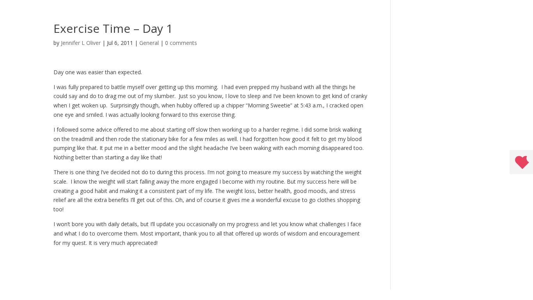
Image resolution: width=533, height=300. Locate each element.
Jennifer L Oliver (81, 42)
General (149, 42)
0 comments (181, 42)
